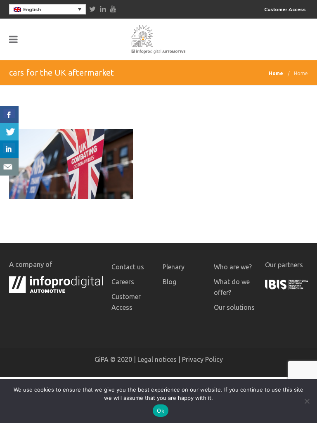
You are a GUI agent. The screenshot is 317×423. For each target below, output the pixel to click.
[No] (307, 401)
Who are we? (233, 267)
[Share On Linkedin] (9, 149)
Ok (160, 410)
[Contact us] (9, 167)
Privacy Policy (202, 359)
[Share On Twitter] (9, 132)
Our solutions (234, 307)
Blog (169, 281)
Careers (122, 281)
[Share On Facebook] (9, 115)
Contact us (127, 267)
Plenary (174, 267)
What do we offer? (232, 287)
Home (276, 73)
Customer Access (285, 9)
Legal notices (157, 359)
